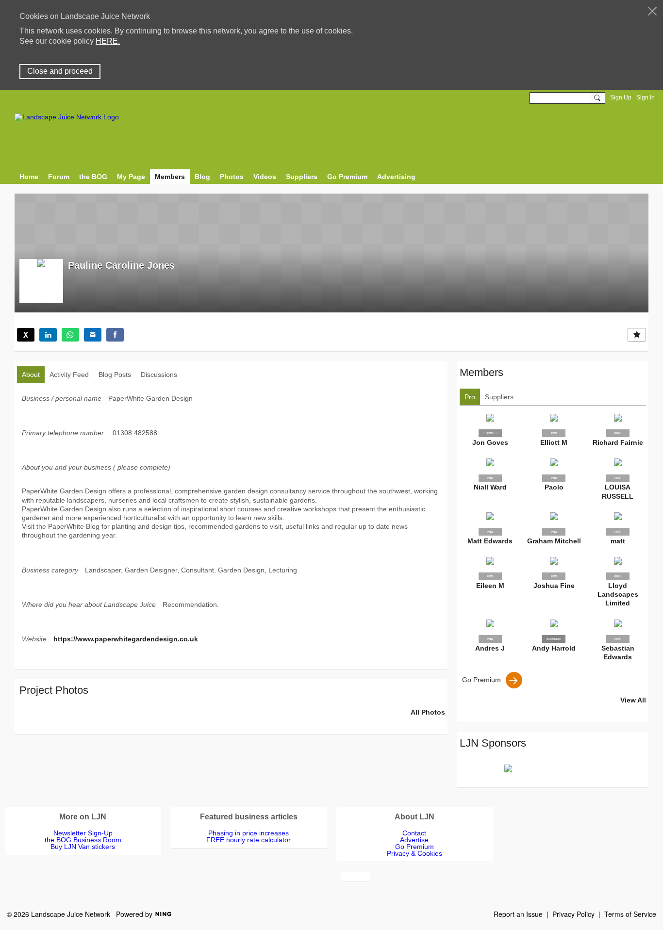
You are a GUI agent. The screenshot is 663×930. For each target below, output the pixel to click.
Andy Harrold (554, 648)
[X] (25, 335)
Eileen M (490, 585)
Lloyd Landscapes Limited (617, 594)
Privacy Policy (573, 914)
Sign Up (620, 97)
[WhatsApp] (70, 335)
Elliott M (553, 442)
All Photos (428, 712)
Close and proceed (60, 71)
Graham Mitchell (554, 541)
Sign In (645, 97)
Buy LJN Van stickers (82, 846)
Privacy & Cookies (414, 853)
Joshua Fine (554, 585)
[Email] (92, 335)
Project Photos (53, 690)
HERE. (108, 41)
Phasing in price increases (248, 833)
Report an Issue (518, 914)
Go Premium (481, 680)
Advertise (414, 840)
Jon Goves (490, 442)
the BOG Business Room (83, 840)
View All (633, 700)
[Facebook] (115, 335)
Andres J (490, 648)
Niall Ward (490, 487)
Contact (414, 833)
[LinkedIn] (48, 335)
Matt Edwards (490, 541)
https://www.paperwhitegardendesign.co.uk (125, 639)
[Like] (637, 335)
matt (618, 541)
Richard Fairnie (618, 442)
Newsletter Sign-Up (83, 833)
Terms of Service (630, 914)
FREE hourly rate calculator (248, 840)
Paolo (554, 487)
